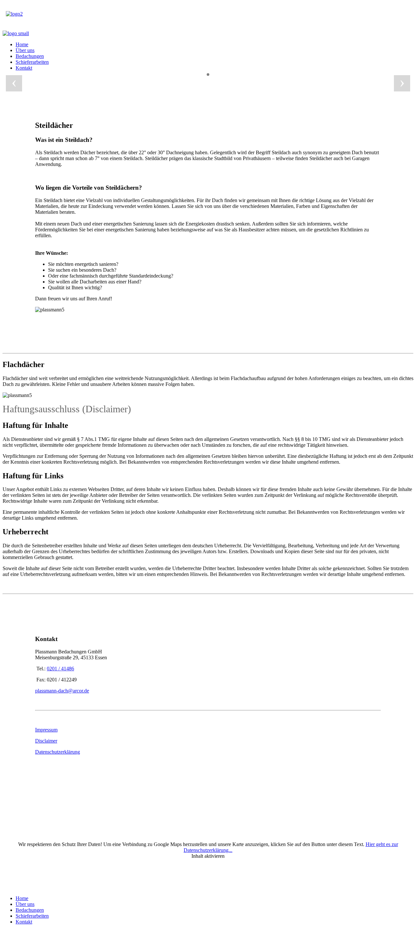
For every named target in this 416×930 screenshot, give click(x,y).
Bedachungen (30, 56)
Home (22, 44)
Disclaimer (46, 741)
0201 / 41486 (60, 668)
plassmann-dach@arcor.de (62, 690)
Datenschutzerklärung (57, 752)
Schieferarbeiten (32, 62)
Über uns (25, 50)
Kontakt (24, 68)
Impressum (46, 729)
